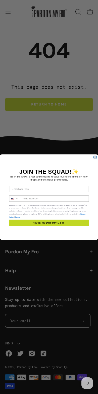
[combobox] (14, 198)
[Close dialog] (95, 157)
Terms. (17, 217)
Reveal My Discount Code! (49, 222)
